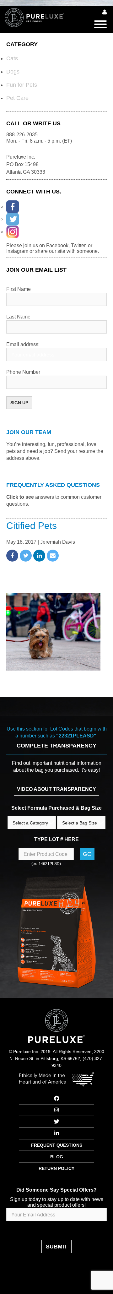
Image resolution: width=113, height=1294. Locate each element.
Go (87, 854)
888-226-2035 (22, 134)
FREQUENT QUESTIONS (56, 1145)
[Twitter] (12, 219)
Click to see (20, 497)
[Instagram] (12, 232)
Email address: (23, 344)
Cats (12, 58)
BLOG (56, 1156)
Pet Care (17, 98)
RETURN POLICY (56, 1168)
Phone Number (23, 372)
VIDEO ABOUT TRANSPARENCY (56, 789)
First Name (18, 289)
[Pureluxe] (39, 17)
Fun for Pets (21, 85)
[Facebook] (12, 206)
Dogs (12, 71)
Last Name (18, 316)
